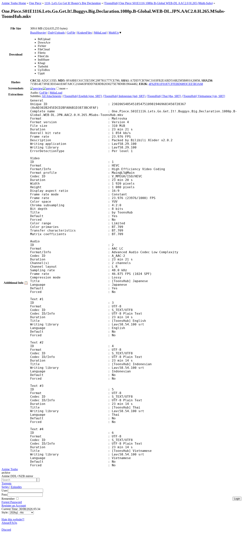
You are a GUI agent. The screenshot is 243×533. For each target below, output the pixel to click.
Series (5, 487)
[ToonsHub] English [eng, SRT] (82, 96)
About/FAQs (9, 522)
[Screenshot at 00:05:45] (49, 88)
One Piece (35, 3)
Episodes (16, 487)
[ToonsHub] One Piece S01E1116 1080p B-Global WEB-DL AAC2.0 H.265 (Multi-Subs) (158, 3)
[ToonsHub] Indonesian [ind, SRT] (124, 96)
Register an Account (14, 505)
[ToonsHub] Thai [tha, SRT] (164, 96)
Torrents (6, 483)
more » (63, 88)
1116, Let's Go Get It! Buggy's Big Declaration (72, 3)
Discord (6, 529)
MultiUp (114, 32)
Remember (8, 498)
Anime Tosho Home (14, 3)
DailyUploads (56, 32)
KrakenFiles (84, 32)
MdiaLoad (100, 32)
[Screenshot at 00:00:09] (36, 88)
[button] (57, 88)
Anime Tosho (10, 469)
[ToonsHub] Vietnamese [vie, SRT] (203, 96)
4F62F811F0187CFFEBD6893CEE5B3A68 (176, 84)
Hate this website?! (13, 519)
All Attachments (51, 96)
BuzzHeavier (38, 32)
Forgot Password (12, 502)
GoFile (71, 32)
